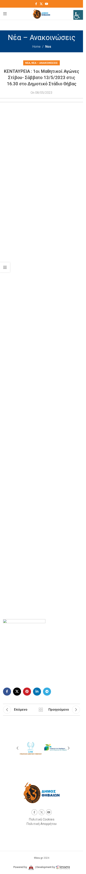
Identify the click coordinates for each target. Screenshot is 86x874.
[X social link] (41, 4)
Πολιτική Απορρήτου (41, 824)
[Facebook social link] (36, 4)
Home (36, 46)
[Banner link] (30, 747)
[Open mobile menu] (5, 14)
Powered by (20, 867)
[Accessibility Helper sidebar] (78, 15)
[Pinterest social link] (27, 692)
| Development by (45, 867)
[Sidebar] (5, 267)
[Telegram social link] (47, 692)
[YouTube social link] (46, 4)
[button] (17, 748)
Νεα (48, 46)
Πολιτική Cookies (41, 819)
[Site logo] (41, 13)
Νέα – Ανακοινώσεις (44, 62)
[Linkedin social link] (37, 692)
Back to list (40, 710)
